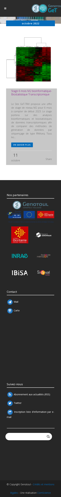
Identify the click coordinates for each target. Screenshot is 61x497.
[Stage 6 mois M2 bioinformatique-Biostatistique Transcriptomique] (31, 62)
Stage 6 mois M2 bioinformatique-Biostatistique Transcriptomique (31, 92)
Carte (17, 310)
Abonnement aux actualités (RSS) (31, 394)
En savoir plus (22, 145)
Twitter (17, 403)
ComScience (44, 492)
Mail (15, 301)
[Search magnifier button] (48, 436)
